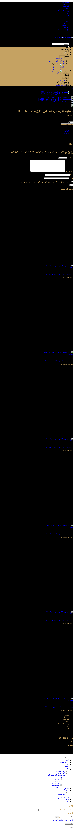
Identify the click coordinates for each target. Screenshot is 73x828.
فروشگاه (66, 4)
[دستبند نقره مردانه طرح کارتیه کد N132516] (54, 92)
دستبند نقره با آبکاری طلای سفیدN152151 (59, 447)
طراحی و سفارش (63, 9)
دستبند (67, 52)
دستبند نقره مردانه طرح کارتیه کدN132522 (59, 534)
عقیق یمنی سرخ (56, 67)
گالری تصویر (65, 6)
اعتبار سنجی (69, 823)
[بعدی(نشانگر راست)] (70, 827)
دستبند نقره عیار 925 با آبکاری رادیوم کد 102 (59, 707)
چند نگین (59, 73)
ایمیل (71, 178)
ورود (67, 13)
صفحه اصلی (65, 2)
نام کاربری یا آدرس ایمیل (64, 809)
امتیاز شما (70, 157)
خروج (67, 15)
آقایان (67, 85)
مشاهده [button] (70, 267)
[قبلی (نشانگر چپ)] (72, 827)
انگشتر (67, 56)
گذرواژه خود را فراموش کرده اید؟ (62, 820)
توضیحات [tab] (66, 130)
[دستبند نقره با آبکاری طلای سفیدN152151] (55, 94)
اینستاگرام (70, 741)
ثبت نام (67, 11)
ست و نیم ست (64, 49)
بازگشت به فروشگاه (62, 85)
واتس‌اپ (70, 745)
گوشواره (66, 788)
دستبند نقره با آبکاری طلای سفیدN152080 (59, 274)
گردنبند (67, 51)
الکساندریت (55, 71)
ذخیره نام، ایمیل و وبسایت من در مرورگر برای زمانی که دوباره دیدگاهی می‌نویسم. (45, 182)
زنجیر (67, 54)
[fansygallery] (63, 37)
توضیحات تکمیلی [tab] (64, 131)
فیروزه (57, 65)
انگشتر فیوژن (61, 773)
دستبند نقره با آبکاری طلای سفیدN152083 (59, 620)
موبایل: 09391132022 (66, 738)
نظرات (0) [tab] (66, 133)
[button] (63, 52)
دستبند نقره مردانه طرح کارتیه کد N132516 (59, 361)
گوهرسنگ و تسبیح (63, 84)
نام (71, 175)
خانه (71, 89)
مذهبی (67, 790)
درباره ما (66, 8)
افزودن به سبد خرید (67, 124)
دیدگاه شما (69, 171)
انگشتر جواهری (60, 771)
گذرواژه (70, 813)
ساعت (67, 82)
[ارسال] (68, 46)
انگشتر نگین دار (60, 63)
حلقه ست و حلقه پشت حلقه (56, 61)
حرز (64, 792)
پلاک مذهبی (61, 80)
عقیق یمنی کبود (57, 69)
